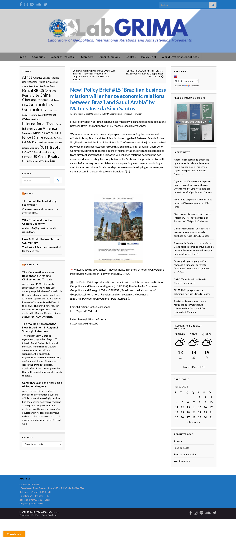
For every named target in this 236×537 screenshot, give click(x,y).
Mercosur (27, 133)
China (45, 94)
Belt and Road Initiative (32, 86)
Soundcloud (40, 152)
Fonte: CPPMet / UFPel (194, 367)
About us (38, 56)
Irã (24, 128)
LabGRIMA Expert (108, 113)
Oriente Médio (53, 138)
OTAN (26, 142)
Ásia (52, 161)
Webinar (44, 161)
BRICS (39, 90)
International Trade (39, 123)
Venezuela (34, 161)
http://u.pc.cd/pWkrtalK (84, 311)
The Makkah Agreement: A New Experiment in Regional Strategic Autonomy (40, 327)
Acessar (178, 441)
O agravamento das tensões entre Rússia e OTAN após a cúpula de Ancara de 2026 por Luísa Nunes (192, 218)
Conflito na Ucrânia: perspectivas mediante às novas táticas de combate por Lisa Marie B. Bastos (192, 232)
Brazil (27, 90)
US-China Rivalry (45, 156)
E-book (55, 100)
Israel (29, 128)
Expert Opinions (91, 113)
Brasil (52, 86)
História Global (37, 115)
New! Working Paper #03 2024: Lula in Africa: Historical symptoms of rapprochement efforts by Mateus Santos (94, 75)
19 (182, 412)
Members (87, 56)
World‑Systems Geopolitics (180, 56)
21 (193, 412)
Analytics (32, 264)
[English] (175, 76)
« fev (190, 421)
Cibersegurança (34, 100)
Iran (59, 124)
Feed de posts (181, 447)
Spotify (51, 152)
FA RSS (29, 193)
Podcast (38, 142)
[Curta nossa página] (21, 3)
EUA (25, 105)
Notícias (126, 113)
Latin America (45, 128)
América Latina (41, 77)
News (119, 113)
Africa (27, 77)
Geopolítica (35, 109)
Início (23, 56)
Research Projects (62, 56)
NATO (56, 133)
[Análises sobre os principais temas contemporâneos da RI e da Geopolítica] (32, 3)
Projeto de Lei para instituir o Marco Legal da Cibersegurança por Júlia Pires (193, 203)
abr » (197, 421)
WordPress (36, 515)
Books (130, 56)
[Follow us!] (26, 3)
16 (205, 407)
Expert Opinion (109, 56)
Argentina (53, 81)
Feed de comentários (185, 454)
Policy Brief (148, 56)
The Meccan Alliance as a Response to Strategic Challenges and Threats (38, 275)
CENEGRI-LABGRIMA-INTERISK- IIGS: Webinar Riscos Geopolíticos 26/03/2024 (144, 73)
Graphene (52, 515)
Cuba (49, 100)
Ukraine (27, 156)
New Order (33, 137)
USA (25, 161)
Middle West (42, 133)
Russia (45, 147)
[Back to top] (228, 529)
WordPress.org (182, 460)
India (37, 119)
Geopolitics (41, 104)
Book (46, 86)
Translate (195, 86)
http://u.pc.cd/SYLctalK (84, 323)
